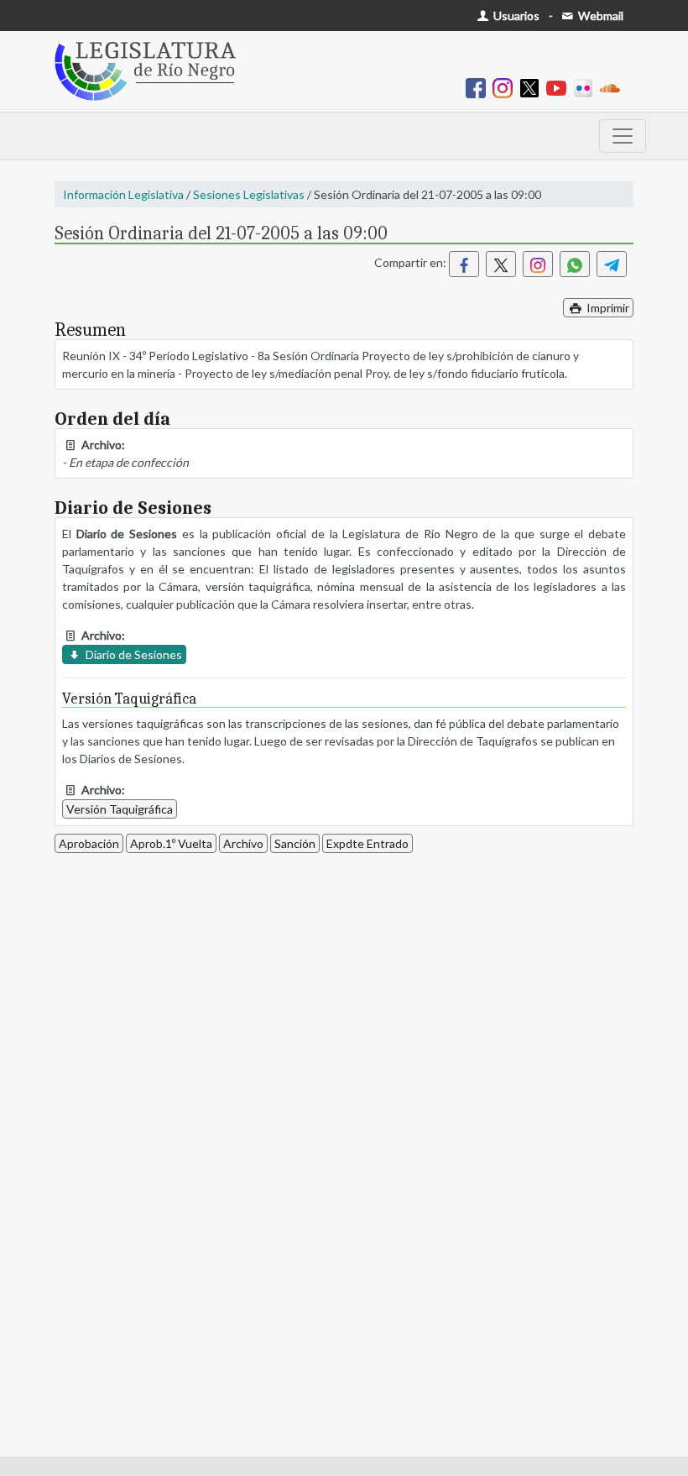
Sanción (294, 843)
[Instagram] (506, 87)
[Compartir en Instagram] (538, 264)
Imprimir (606, 308)
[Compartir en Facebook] (464, 264)
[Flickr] (586, 87)
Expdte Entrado (367, 843)
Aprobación (89, 843)
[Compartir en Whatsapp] (575, 264)
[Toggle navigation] (622, 136)
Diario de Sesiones (132, 654)
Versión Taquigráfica (119, 809)
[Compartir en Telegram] (612, 264)
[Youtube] (559, 87)
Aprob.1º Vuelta (171, 843)
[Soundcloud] (613, 87)
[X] (532, 87)
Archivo (243, 843)
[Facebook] (479, 87)
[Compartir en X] (501, 264)
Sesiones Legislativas (249, 194)
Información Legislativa (123, 194)
